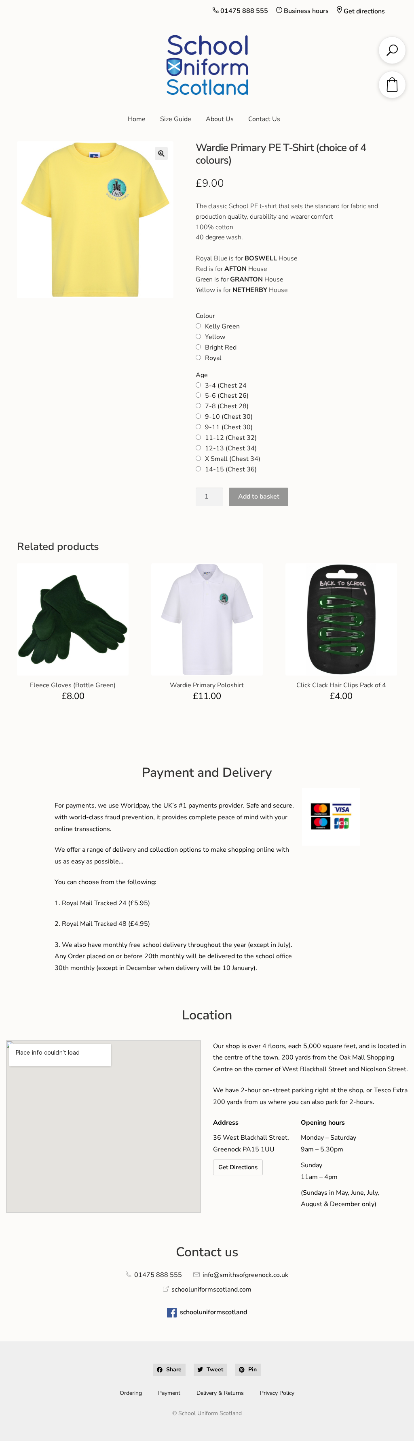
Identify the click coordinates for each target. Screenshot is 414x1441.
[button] (161, 153)
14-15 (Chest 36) (231, 469)
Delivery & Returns (220, 1393)
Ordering (131, 1393)
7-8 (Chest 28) (227, 406)
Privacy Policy (277, 1393)
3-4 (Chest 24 (226, 385)
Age (202, 375)
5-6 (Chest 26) (227, 395)
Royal (213, 358)
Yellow (215, 337)
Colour (205, 315)
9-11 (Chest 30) (229, 427)
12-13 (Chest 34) (231, 448)
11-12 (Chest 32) (231, 437)
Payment (169, 1393)
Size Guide (175, 119)
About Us (220, 119)
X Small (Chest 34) (232, 458)
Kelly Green (222, 326)
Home (137, 119)
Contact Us (264, 119)
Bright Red (221, 347)
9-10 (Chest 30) (229, 416)
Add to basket (258, 496)
